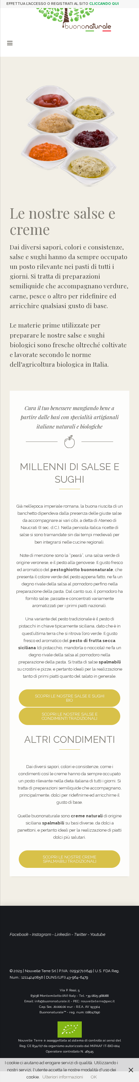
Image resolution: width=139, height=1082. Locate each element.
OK (94, 1077)
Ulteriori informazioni (62, 1077)
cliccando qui (104, 4)
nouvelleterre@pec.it (98, 1001)
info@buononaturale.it (52, 1001)
